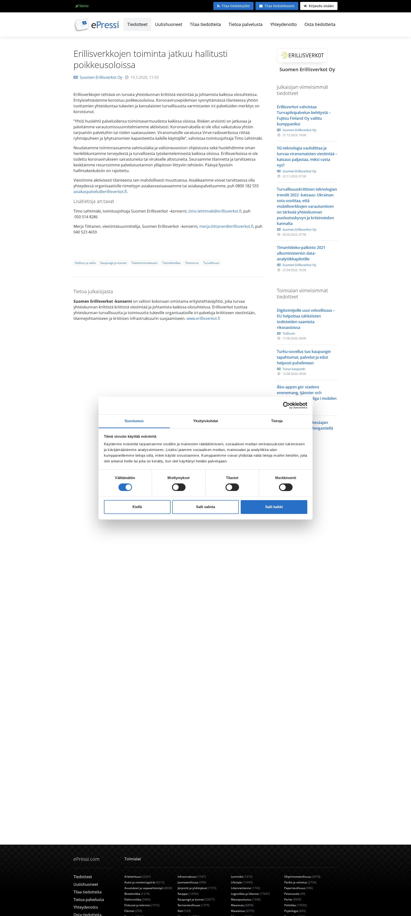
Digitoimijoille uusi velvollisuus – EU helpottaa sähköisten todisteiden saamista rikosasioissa (306, 319)
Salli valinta (205, 507)
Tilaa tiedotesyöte (236, 6)
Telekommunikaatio (144, 263)
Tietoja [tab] (277, 421)
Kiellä (137, 507)
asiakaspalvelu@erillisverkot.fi (100, 191)
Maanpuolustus (246, 899)
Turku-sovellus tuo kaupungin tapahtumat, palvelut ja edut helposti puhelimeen (304, 357)
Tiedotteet (137, 24)
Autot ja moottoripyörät (144, 882)
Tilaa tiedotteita (205, 24)
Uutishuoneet (168, 24)
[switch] (179, 487)
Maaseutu (242, 905)
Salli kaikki (274, 507)
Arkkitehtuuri (137, 877)
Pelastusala (294, 894)
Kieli (184, 911)
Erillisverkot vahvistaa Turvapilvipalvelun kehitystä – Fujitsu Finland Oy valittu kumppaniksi (304, 115)
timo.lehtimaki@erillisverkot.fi (214, 211)
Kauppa (188, 894)
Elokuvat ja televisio (142, 905)
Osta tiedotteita (319, 24)
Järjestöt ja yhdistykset (197, 888)
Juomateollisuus (192, 882)
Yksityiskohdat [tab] (205, 421)
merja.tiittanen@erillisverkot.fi (226, 226)
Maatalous (242, 911)
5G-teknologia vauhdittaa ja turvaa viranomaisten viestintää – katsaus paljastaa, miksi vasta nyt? (307, 156)
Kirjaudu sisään (321, 6)
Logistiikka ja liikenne (250, 894)
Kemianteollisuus (194, 905)
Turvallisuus (211, 263)
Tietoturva (192, 263)
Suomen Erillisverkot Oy (101, 77)
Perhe (292, 899)
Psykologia (295, 911)
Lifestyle (242, 882)
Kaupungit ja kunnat (113, 263)
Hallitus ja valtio (85, 263)
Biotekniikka (137, 894)
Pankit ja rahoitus (300, 882)
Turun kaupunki (294, 369)
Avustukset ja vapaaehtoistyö (148, 888)
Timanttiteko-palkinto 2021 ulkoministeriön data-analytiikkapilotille (301, 253)
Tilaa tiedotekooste (279, 6)
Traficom (289, 333)
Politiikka (295, 905)
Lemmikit (241, 877)
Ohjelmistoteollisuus (302, 877)
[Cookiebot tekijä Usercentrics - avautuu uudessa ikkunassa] (286, 405)
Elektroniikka (137, 899)
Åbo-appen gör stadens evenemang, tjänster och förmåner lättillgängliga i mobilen (307, 392)
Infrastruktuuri (192, 877)
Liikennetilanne (245, 888)
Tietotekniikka (171, 263)
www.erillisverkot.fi (203, 318)
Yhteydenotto (283, 24)
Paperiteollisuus (298, 888)
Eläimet (133, 911)
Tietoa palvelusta (246, 24)
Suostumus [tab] (134, 421)
